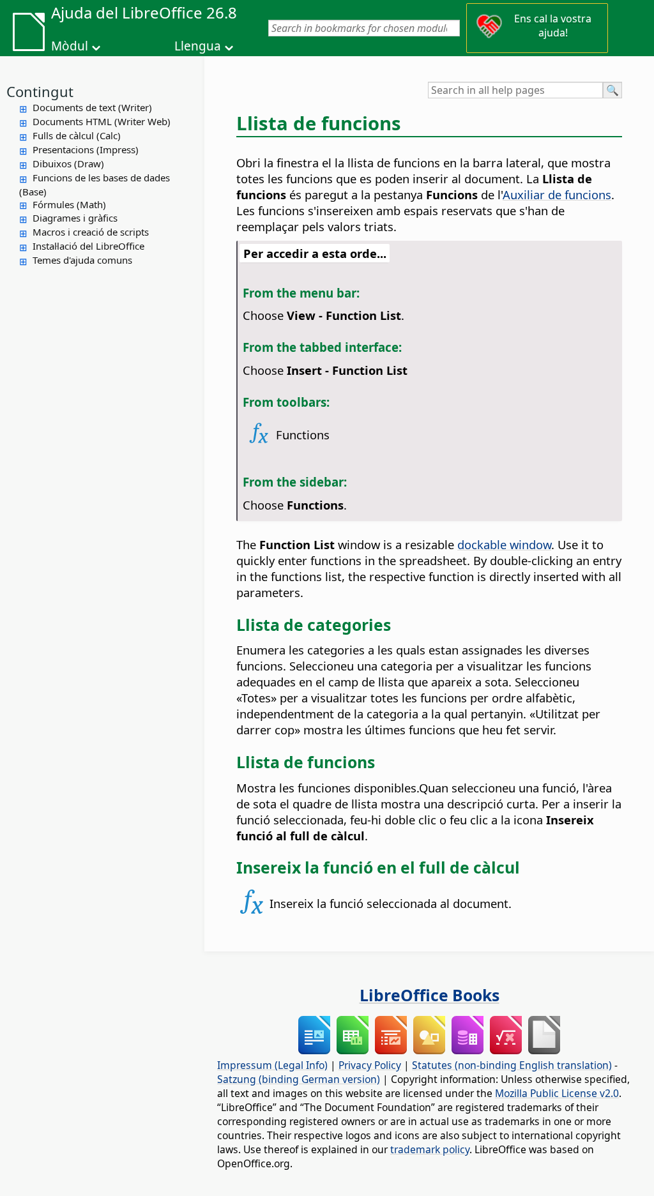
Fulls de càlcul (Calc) (77, 135)
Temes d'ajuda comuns (82, 260)
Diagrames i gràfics (75, 217)
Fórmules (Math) (69, 204)
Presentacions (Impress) (86, 149)
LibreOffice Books (429, 995)
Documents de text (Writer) (92, 107)
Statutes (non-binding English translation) (512, 1065)
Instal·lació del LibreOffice (88, 245)
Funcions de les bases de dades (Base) (94, 184)
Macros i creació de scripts (91, 231)
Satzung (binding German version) (298, 1079)
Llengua (197, 46)
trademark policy (429, 1149)
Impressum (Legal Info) (272, 1065)
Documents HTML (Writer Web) (102, 121)
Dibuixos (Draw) (68, 163)
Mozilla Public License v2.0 (557, 1093)
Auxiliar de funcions (557, 194)
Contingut (39, 91)
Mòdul (69, 46)
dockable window (504, 544)
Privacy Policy (369, 1065)
